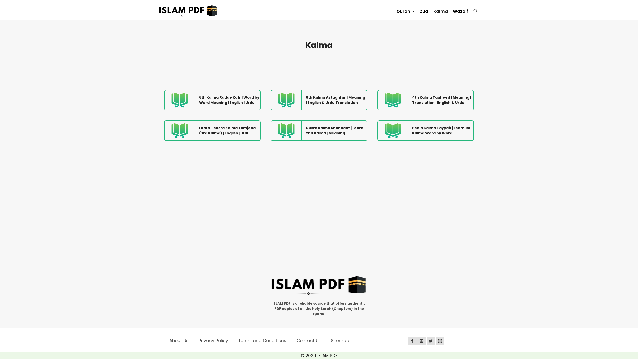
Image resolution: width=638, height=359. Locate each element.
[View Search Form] (476, 12)
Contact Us (309, 341)
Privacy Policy (213, 341)
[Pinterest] (421, 341)
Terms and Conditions (262, 341)
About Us (178, 341)
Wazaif (460, 11)
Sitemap (340, 341)
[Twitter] (431, 341)
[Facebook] (412, 341)
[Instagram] (440, 341)
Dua (423, 11)
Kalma (440, 11)
